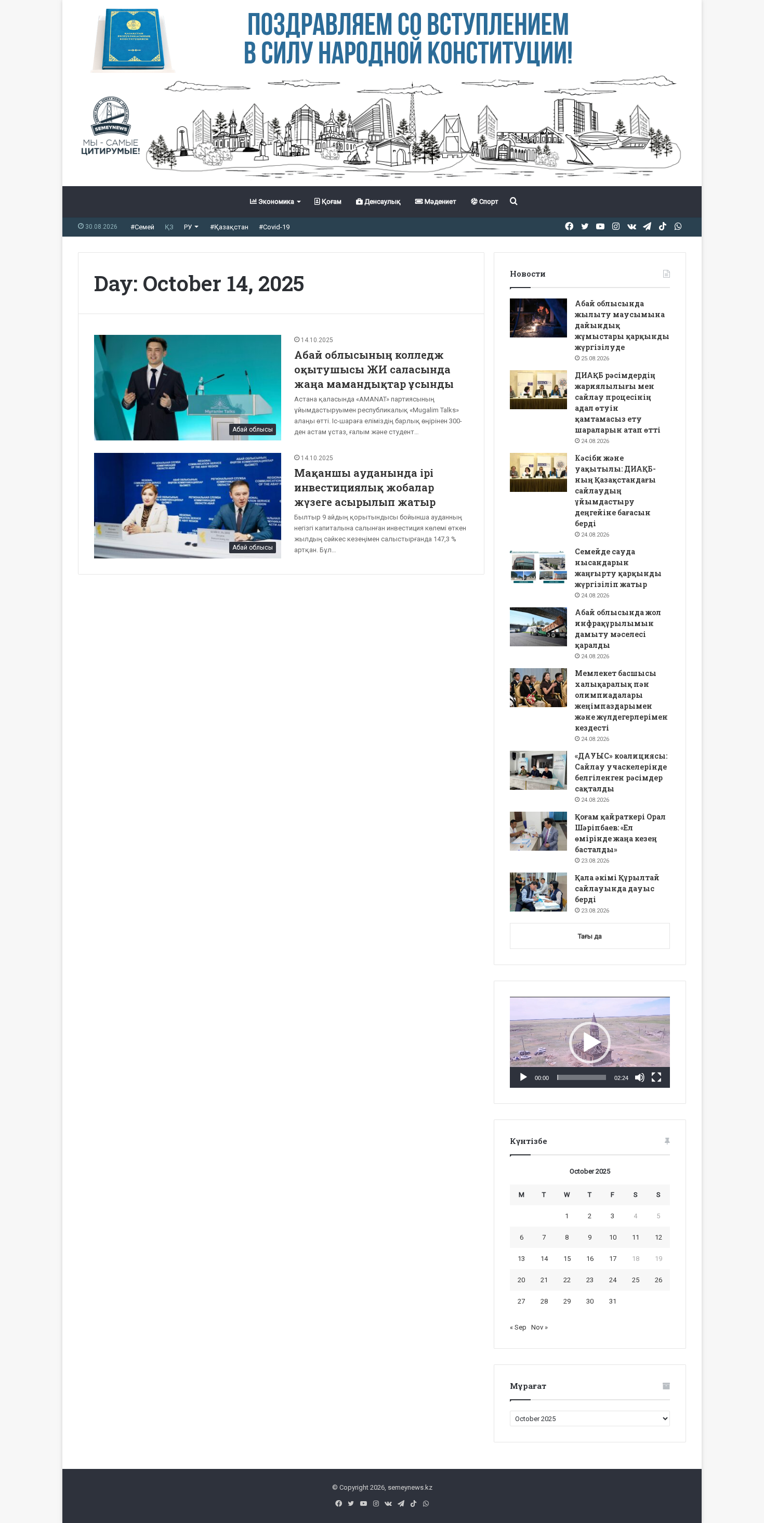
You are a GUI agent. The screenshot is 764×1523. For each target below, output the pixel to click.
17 (612, 1258)
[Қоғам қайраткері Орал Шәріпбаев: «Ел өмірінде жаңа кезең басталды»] (538, 831)
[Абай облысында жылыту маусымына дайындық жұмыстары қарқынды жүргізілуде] (538, 317)
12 (658, 1237)
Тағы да (590, 936)
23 (590, 1280)
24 (612, 1280)
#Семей (142, 227)
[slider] (581, 1077)
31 (612, 1301)
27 (521, 1301)
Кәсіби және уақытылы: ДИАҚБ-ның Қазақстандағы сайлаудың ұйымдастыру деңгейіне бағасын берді (615, 490)
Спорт (488, 201)
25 (635, 1280)
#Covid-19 (274, 227)
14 (544, 1258)
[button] (590, 1042)
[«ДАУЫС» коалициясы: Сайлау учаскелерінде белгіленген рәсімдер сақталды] (538, 770)
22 (567, 1280)
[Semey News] (382, 129)
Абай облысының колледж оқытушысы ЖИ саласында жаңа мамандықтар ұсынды (374, 369)
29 (567, 1301)
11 (635, 1237)
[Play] (523, 1077)
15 (567, 1258)
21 (544, 1280)
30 (590, 1301)
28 (544, 1301)
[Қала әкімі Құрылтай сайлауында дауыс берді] (538, 892)
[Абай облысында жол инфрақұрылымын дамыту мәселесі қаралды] (538, 626)
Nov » (539, 1327)
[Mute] (640, 1077)
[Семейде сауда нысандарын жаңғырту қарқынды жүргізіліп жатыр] (538, 565)
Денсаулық (382, 201)
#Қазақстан (229, 227)
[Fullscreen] (656, 1077)
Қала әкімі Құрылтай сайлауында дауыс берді (617, 888)
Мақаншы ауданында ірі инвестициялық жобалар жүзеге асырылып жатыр (365, 487)
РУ (188, 227)
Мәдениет (439, 201)
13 (521, 1258)
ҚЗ (169, 227)
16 (590, 1258)
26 (658, 1280)
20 (521, 1280)
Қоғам (330, 201)
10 (612, 1237)
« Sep (518, 1327)
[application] (590, 1042)
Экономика (275, 201)
